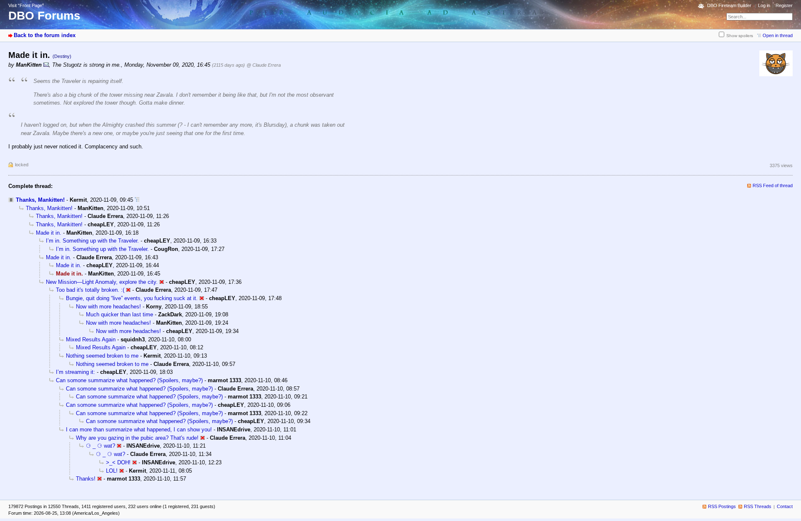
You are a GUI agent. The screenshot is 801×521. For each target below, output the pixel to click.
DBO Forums (44, 15)
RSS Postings (722, 506)
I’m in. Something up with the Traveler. (92, 241)
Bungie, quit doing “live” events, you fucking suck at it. (132, 298)
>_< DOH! (118, 462)
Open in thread (778, 35)
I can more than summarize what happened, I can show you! (139, 429)
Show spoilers (739, 35)
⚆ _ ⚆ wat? (100, 446)
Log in (764, 5)
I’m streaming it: (75, 372)
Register (784, 5)
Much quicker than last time (119, 314)
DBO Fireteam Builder (729, 5)
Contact (785, 506)
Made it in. (48, 233)
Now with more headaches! (108, 306)
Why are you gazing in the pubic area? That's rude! (137, 438)
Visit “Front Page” (26, 5)
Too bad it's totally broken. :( (90, 290)
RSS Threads (757, 506)
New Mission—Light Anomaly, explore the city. (102, 282)
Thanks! (86, 479)
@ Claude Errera (264, 65)
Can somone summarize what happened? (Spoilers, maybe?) (129, 380)
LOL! (112, 471)
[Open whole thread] (137, 200)
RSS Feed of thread (773, 185)
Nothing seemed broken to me (102, 356)
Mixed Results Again (91, 339)
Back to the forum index (45, 35)
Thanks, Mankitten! (40, 200)
